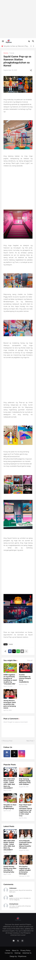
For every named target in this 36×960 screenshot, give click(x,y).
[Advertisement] (18, 19)
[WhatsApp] (18, 651)
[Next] (33, 46)
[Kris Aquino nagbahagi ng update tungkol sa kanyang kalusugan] (25, 860)
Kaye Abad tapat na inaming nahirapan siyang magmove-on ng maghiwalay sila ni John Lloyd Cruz (25, 810)
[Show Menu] (3, 41)
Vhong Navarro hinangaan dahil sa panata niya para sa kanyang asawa (10, 704)
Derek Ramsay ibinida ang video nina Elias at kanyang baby (10, 869)
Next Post (29, 741)
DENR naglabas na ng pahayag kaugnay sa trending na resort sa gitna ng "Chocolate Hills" (10, 679)
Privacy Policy (25, 950)
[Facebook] (10, 651)
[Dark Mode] (29, 41)
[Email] (22, 651)
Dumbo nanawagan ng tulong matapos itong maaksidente (25, 678)
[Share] (30, 70)
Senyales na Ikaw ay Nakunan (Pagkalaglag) (16, 46)
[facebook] (13, 941)
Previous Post (7, 741)
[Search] (33, 41)
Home (6, 53)
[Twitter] (14, 651)
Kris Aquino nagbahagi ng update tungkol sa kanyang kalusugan (25, 870)
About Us (15, 950)
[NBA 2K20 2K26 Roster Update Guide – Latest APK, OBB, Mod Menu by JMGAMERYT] (10, 834)
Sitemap (17, 953)
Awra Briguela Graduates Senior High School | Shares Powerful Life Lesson (25, 844)
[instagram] (22, 941)
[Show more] (26, 651)
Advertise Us (26, 953)
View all (29, 660)
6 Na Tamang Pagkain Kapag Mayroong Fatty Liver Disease (25, 781)
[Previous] (31, 46)
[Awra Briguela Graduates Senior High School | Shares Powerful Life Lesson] (25, 834)
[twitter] (18, 941)
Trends (11, 53)
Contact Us (9, 953)
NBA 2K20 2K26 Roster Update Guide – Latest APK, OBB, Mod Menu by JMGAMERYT (9, 783)
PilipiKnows (22, 956)
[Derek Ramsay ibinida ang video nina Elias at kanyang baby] (10, 860)
